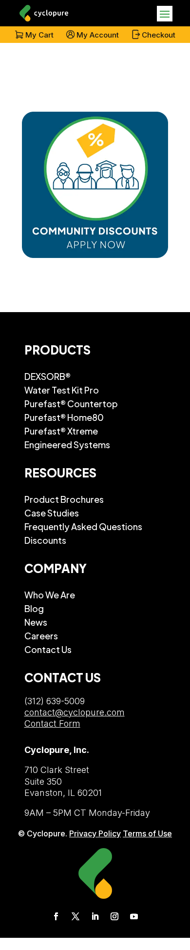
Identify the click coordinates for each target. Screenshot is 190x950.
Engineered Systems (67, 444)
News (35, 621)
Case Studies (51, 512)
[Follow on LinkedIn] (95, 916)
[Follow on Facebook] (56, 916)
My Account (97, 35)
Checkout (158, 35)
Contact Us (48, 649)
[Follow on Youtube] (134, 916)
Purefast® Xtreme (61, 430)
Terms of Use (147, 833)
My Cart (39, 35)
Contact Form (52, 723)
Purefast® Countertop (71, 403)
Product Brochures (64, 499)
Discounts (45, 539)
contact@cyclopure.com (74, 712)
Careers (41, 635)
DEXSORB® (47, 376)
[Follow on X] (75, 916)
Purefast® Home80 (64, 417)
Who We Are (49, 594)
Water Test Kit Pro (61, 389)
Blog (34, 608)
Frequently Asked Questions (83, 526)
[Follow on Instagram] (114, 916)
